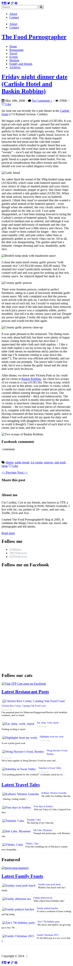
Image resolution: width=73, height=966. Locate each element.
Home (13, 46)
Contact (14, 17)
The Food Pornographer (34, 36)
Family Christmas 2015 (47, 935)
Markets (14, 60)
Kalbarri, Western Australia (53, 793)
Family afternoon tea (42, 897)
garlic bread (22, 462)
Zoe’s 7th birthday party (49, 921)
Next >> (22, 472)
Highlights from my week (51, 736)
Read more (8, 533)
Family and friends (20, 63)
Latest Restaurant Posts (25, 691)
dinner (9, 462)
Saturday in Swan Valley (50, 768)
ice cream (36, 462)
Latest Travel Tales (21, 784)
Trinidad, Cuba (33, 819)
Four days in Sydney (43, 806)
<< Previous (9, 472)
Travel (13, 53)
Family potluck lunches (47, 908)
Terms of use (36, 956)
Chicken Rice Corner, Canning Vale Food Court (24, 705)
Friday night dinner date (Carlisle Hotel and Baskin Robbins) (34, 84)
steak (5, 466)
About (13, 13)
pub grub (60, 462)
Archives (14, 67)
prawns (48, 462)
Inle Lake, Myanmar (42, 830)
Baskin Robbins (31, 379)
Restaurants (16, 50)
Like (8, 104)
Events (13, 57)
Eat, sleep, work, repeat (47, 722)
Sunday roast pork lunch (49, 884)
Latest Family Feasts (22, 876)
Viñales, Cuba (32, 843)
